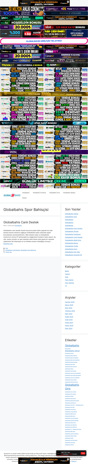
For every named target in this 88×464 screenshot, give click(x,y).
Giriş (6, 248)
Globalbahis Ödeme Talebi (71, 435)
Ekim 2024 (68, 328)
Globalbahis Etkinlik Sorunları (71, 382)
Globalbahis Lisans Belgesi (71, 411)
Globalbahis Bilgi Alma (70, 364)
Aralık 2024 (69, 322)
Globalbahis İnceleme (39, 192)
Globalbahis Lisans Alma (70, 409)
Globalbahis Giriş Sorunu (70, 394)
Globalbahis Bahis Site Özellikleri (72, 360)
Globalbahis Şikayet (69, 192)
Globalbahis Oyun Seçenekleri (71, 418)
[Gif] (44, 94)
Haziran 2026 (69, 302)
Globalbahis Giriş (54, 192)
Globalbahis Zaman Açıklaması (71, 433)
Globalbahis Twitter (77, 429)
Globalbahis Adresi (71, 214)
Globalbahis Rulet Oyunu (70, 422)
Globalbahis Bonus (71, 243)
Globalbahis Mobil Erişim (70, 413)
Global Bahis (68, 348)
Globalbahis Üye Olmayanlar (71, 440)
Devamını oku (8, 244)
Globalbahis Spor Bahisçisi (28, 250)
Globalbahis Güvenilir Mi (73, 255)
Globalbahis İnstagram (73, 234)
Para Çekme (69, 280)
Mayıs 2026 (69, 305)
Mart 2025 (68, 314)
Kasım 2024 (69, 325)
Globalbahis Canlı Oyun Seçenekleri (73, 373)
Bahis (67, 271)
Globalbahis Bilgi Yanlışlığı (71, 366)
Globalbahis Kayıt (71, 249)
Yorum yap (8, 252)
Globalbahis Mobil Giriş (73, 240)
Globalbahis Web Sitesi (70, 431)
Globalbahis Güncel (69, 396)
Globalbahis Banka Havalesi (71, 362)
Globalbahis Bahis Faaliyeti (71, 355)
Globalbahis (25, 192)
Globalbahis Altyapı (71, 231)
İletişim (24, 198)
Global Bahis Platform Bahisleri (72, 420)
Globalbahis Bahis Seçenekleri (71, 357)
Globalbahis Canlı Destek (21, 222)
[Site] (22, 69)
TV (66, 286)
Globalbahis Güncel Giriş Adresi (72, 400)
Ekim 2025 (68, 308)
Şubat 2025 (69, 317)
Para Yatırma (69, 283)
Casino (67, 274)
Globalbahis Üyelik (71, 246)
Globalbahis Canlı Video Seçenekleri (73, 375)
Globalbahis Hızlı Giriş (70, 405)
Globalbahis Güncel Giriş (70, 398)
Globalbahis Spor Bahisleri (71, 424)
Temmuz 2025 (70, 311)
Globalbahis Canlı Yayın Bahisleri (72, 377)
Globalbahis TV (68, 429)
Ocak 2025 (69, 320)
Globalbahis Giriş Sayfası (73, 228)
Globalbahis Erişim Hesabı (71, 379)
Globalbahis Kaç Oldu (72, 252)
